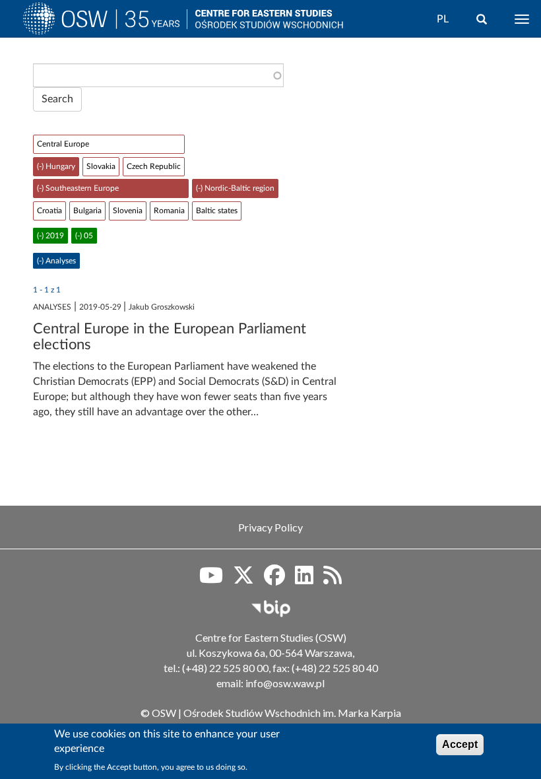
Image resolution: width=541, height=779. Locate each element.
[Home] (105, 22)
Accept (460, 744)
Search (57, 99)
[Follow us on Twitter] (243, 579)
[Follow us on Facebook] (274, 579)
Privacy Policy (270, 527)
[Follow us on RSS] (332, 579)
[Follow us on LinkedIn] (304, 579)
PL (443, 19)
